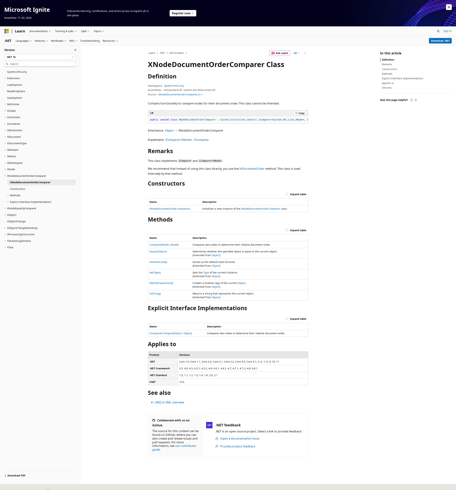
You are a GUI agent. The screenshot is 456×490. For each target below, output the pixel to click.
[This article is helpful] (411, 100)
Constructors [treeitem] (17, 189)
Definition (388, 59)
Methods (387, 73)
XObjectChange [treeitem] (16, 221)
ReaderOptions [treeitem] (16, 91)
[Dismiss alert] (449, 7)
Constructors (389, 69)
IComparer (172, 140)
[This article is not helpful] (416, 100)
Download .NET (440, 40)
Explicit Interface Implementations (402, 78)
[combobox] (40, 57)
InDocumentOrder (252, 169)
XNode (186, 140)
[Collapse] (75, 50)
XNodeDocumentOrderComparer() (169, 208)
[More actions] (305, 53)
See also (387, 87)
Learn (152, 53)
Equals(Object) (158, 251)
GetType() (155, 272)
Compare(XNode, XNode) (164, 244)
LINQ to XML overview (169, 402)
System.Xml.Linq (174, 85)
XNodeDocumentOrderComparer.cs (179, 94)
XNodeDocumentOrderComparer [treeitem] (30, 182)
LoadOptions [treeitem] (14, 84)
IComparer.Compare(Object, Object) (170, 333)
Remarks (387, 64)
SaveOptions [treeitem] (14, 97)
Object (169, 130)
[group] (228, 120)
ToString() (155, 293)
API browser (177, 53)
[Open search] (438, 31)
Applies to (388, 83)
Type (206, 272)
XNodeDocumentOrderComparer (260, 208)
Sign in (447, 31)
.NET (162, 53)
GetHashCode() (158, 262)
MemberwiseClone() (161, 283)
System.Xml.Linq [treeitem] (17, 71)
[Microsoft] (6, 31)
